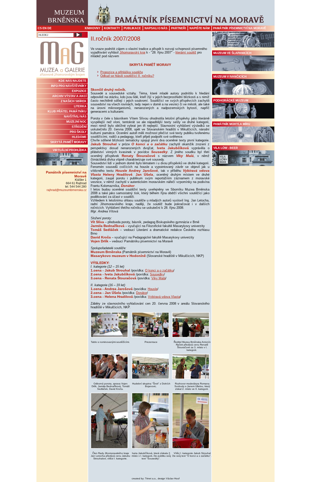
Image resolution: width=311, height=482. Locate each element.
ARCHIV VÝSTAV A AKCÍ (69, 96)
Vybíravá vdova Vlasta (164, 297)
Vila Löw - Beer (225, 148)
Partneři (178, 28)
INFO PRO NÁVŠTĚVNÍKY (68, 86)
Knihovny (92, 28)
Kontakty (112, 28)
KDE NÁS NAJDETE (72, 80)
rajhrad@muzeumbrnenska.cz (66, 190)
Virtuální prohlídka (69, 150)
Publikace (132, 28)
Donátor (141, 293)
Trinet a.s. (150, 478)
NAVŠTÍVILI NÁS (75, 116)
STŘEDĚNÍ (79, 126)
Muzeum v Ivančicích (230, 76)
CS (40, 28)
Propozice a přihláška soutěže (121, 72)
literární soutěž (185, 52)
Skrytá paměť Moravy (68, 142)
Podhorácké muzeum (230, 100)
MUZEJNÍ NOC (76, 121)
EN (45, 28)
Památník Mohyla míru (231, 124)
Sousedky (157, 274)
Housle (152, 289)
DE (49, 28)
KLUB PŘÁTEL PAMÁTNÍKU (67, 111)
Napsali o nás (156, 28)
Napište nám (200, 28)
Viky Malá (158, 278)
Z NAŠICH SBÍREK (73, 101)
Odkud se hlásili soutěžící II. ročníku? (127, 76)
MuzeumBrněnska (66, 16)
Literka (80, 106)
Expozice (79, 91)
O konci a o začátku (159, 270)
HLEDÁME (79, 137)
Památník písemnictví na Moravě (239, 28)
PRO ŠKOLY (78, 132)
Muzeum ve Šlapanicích (232, 53)
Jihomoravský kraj (132, 52)
